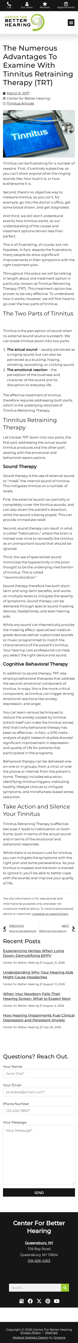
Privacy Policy (30, 1332)
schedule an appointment (50, 914)
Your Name (12, 1067)
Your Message (14, 1122)
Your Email (12, 1085)
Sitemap (51, 1332)
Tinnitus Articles (20, 103)
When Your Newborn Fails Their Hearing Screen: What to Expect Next (36, 996)
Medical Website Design (30, 1337)
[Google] (21, 1301)
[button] (71, 22)
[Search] (65, 1288)
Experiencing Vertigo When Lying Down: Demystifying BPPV (33, 953)
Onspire (59, 1337)
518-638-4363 (39, 1261)
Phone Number (16, 1104)
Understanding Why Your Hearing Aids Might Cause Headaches (38, 974)
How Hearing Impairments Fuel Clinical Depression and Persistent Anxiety (39, 1017)
